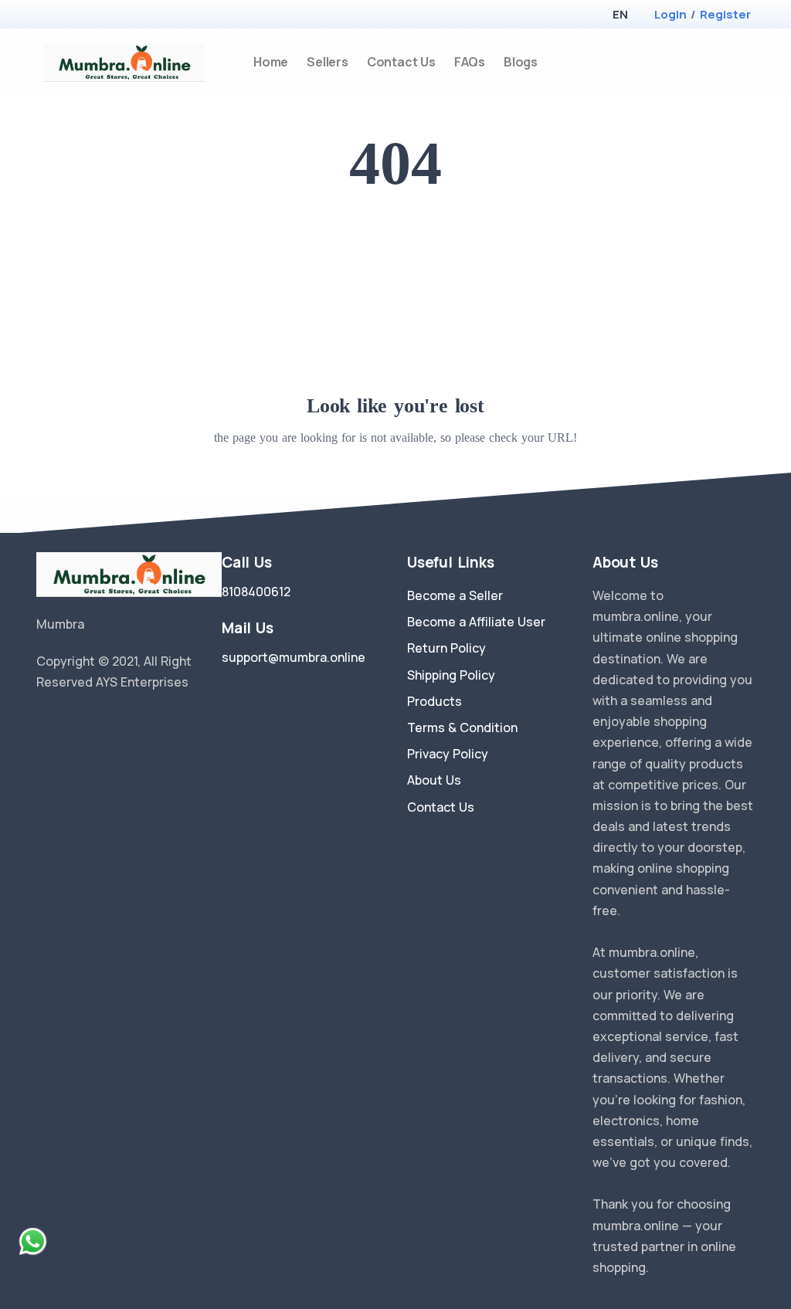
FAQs (469, 61)
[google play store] (75, 16)
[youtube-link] (112, 721)
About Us (434, 779)
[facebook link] (65, 721)
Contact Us (401, 61)
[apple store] (48, 16)
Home (270, 61)
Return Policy (446, 647)
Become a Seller (455, 595)
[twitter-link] (42, 721)
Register (725, 14)
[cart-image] (748, 62)
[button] (620, 14)
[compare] (722, 62)
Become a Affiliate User (476, 621)
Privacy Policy (447, 753)
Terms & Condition (462, 727)
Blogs (521, 61)
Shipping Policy (451, 674)
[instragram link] (89, 721)
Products (434, 701)
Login (670, 14)
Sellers (327, 61)
